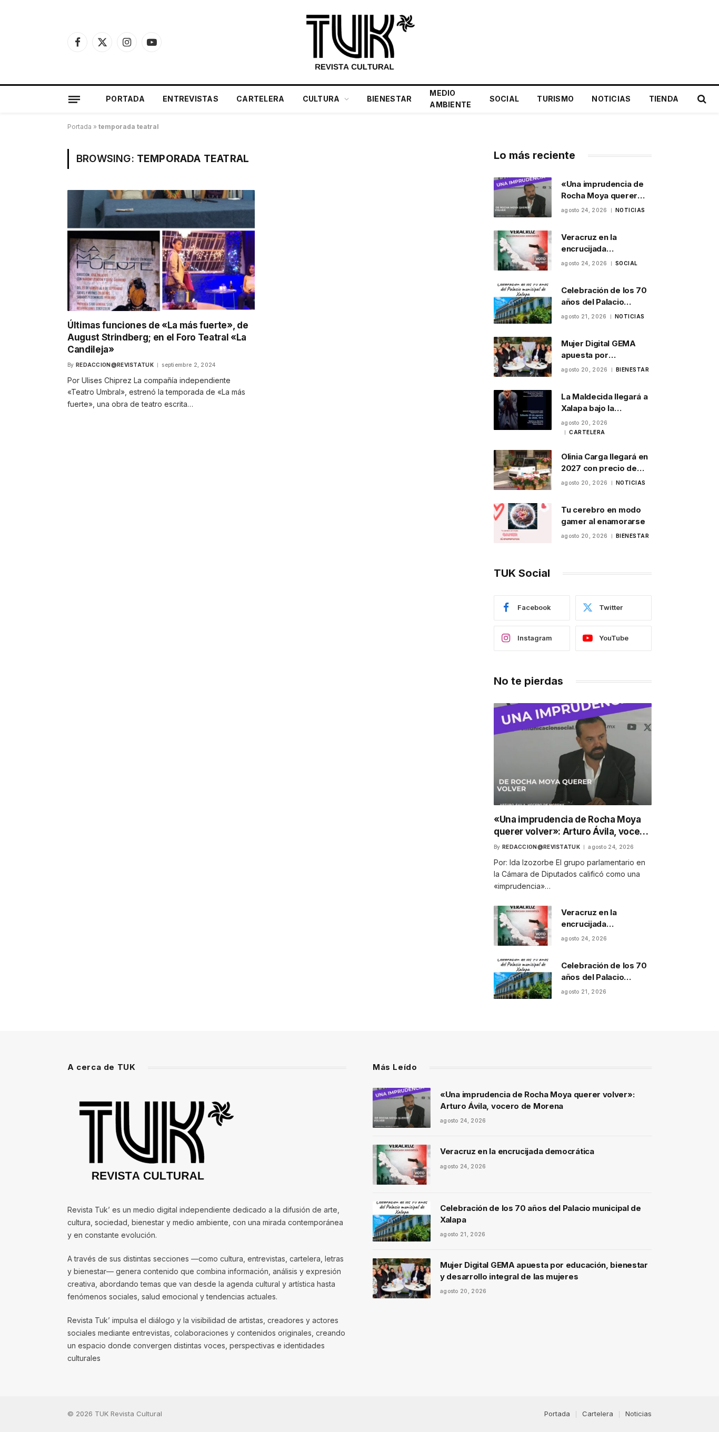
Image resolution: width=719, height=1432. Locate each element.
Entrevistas (190, 98)
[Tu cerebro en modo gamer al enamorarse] (523, 523)
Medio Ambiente (450, 98)
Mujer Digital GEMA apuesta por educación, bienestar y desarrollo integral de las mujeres (605, 349)
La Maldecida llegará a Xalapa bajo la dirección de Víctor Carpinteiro (604, 403)
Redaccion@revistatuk (115, 365)
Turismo (555, 98)
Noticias (611, 98)
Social (505, 98)
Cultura (321, 98)
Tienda (664, 98)
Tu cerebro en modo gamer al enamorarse (603, 515)
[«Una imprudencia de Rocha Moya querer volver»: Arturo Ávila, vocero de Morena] (523, 197)
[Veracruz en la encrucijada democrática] (523, 251)
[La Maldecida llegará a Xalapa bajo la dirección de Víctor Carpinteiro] (523, 410)
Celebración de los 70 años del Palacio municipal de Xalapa (604, 296)
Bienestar (389, 98)
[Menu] (74, 99)
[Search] (700, 99)
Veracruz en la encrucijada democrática (589, 243)
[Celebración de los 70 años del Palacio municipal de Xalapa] (523, 304)
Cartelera (260, 98)
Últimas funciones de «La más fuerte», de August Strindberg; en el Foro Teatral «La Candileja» (157, 337)
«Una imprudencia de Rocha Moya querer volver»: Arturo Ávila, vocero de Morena (602, 190)
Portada (125, 98)
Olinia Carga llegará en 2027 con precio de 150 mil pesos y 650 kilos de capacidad (604, 463)
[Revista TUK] (359, 42)
